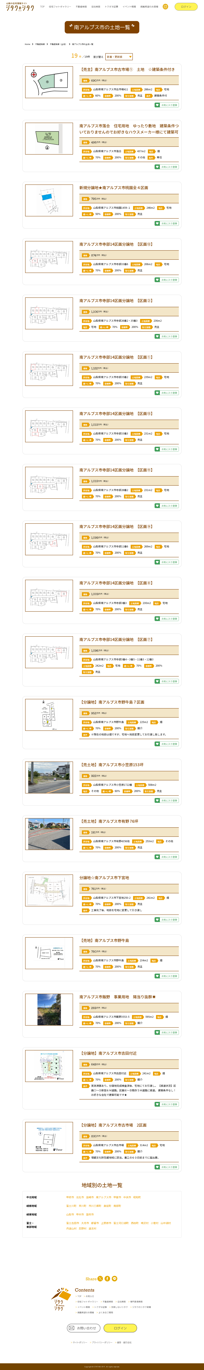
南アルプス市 (103, 1197)
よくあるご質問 (105, 1312)
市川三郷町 (95, 1206)
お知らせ (90, 1296)
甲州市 (80, 1214)
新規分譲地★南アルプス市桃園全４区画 (113, 187)
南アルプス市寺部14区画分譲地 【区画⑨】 (117, 526)
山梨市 (70, 1214)
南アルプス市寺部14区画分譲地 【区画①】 (117, 357)
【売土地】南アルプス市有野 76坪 (108, 821)
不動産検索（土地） (58, 44)
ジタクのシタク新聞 (141, 1307)
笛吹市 (90, 1214)
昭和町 (137, 1197)
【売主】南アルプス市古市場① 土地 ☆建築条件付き (127, 69)
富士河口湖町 (121, 1223)
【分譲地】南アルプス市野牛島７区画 (111, 702)
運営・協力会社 (124, 1342)
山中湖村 (166, 1223)
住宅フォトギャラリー (60, 6)
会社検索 (95, 6)
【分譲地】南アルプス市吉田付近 (108, 1053)
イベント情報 (129, 6)
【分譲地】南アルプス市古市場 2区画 (113, 1125)
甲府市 (70, 1197)
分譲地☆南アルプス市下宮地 (104, 877)
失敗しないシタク (119, 1307)
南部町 (117, 1206)
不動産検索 (81, 6)
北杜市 (80, 1197)
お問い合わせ (86, 1328)
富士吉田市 (72, 1223)
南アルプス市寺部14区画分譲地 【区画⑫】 (117, 244)
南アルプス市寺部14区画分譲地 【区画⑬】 (117, 413)
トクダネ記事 (111, 6)
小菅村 (154, 1223)
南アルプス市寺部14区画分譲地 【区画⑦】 (117, 639)
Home (27, 44)
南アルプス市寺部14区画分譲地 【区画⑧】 (117, 583)
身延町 (107, 1206)
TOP (42, 6)
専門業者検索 (136, 1301)
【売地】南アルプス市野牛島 (104, 940)
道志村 (92, 1228)
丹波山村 (71, 1228)
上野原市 (106, 1223)
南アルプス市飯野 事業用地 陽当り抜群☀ (119, 996)
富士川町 (71, 1206)
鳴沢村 (145, 1223)
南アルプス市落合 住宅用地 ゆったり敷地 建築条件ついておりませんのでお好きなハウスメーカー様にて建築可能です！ (129, 132)
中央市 (127, 1197)
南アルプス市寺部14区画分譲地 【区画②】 (117, 300)
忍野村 (82, 1228)
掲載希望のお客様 (149, 6)
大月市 (85, 1223)
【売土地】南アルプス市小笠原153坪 (111, 764)
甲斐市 (117, 1197)
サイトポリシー (80, 1342)
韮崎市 (90, 1197)
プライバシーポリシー (102, 1342)
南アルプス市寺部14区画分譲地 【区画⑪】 (117, 470)
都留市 (95, 1223)
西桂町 (135, 1223)
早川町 (82, 1206)
